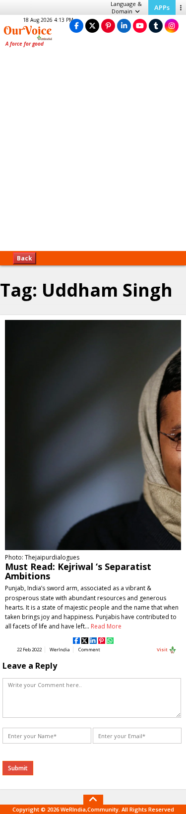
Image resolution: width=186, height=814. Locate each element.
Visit (163, 649)
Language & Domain (126, 7)
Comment (89, 649)
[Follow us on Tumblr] (156, 25)
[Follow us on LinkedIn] (124, 25)
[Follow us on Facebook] (76, 25)
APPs (162, 7)
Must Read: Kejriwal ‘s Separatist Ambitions (78, 571)
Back (24, 258)
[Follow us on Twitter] (92, 25)
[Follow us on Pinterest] (108, 25)
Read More (106, 626)
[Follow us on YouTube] (140, 25)
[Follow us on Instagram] (172, 25)
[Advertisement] (93, 153)
